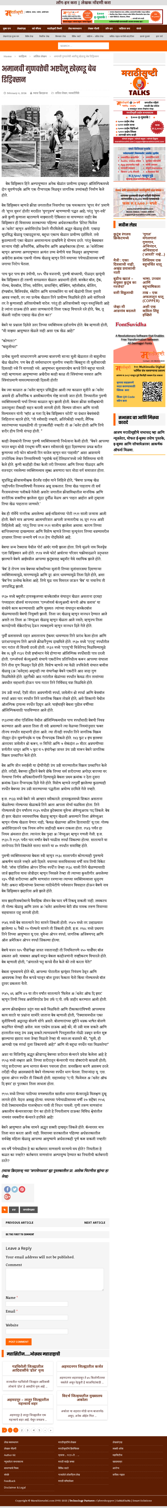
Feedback (9, 1481)
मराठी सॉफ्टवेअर (66, 1481)
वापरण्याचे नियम (11, 1468)
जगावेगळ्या (29, 1209)
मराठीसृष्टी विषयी (54, 28)
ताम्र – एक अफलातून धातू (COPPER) (153, 296)
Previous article (19, 1222)
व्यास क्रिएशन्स (40, 93)
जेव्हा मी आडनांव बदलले (124, 308)
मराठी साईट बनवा (66, 1461)
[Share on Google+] (7, 1196)
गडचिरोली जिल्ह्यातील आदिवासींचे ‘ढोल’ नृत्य (28, 1368)
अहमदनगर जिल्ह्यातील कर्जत (82, 1366)
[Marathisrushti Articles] (26, 13)
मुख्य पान (7, 28)
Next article (94, 1222)
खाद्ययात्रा (117, 1461)
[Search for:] (83, 45)
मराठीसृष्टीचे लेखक (67, 1442)
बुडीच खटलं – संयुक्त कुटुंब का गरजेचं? (124, 282)
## (14, 1209)
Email (11, 1311)
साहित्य (22, 56)
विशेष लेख (29, 36)
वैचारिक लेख (44, 36)
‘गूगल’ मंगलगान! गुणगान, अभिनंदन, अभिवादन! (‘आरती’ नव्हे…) (154, 244)
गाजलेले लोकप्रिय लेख (69, 1474)
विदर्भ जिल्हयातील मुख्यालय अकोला (82, 1397)
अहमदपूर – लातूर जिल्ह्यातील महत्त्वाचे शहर (28, 1401)
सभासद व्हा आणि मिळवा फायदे (139, 420)
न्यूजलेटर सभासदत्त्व (13, 1461)
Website (12, 1325)
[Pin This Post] (22, 1189)
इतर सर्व (159, 36)
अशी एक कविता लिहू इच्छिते (151, 310)
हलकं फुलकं (145, 36)
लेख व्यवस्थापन (75, 28)
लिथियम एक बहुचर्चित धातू (152, 262)
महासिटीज (117, 1455)
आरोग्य (116, 1468)
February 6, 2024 (16, 93)
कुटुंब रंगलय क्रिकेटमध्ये (122, 236)
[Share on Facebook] (7, 1189)
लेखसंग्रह (21, 28)
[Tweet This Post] (14, 1189)
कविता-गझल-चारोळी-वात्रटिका (122, 36)
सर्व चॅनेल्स (36, 28)
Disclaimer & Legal (15, 1487)
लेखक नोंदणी (93, 28)
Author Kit (9, 1455)
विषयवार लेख (60, 36)
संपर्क (138, 28)
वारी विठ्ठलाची (123, 292)
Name (11, 1298)
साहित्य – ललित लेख (95, 36)
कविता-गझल (119, 1474)
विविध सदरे (76, 36)
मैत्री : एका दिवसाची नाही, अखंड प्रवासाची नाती (124, 266)
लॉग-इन (109, 28)
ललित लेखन (61, 93)
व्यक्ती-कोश (118, 1448)
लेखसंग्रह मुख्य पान (11, 36)
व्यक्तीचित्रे (73, 93)
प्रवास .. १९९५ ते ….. (68, 1455)
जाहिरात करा (124, 28)
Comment (14, 1265)
